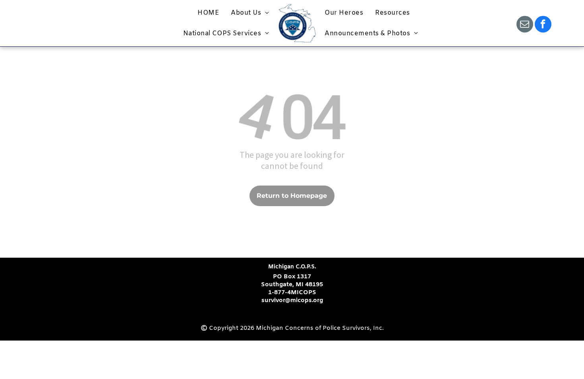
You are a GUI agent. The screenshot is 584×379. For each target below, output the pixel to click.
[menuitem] (208, 12)
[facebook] (543, 25)
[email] (524, 25)
